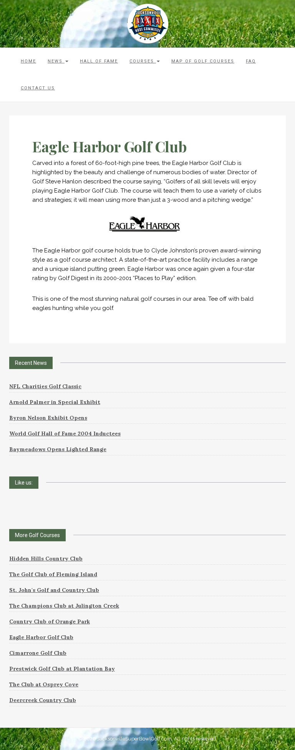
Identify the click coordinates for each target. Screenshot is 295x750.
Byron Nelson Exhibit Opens (48, 417)
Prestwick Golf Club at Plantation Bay (62, 668)
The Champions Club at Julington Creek (64, 605)
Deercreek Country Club (42, 700)
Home (28, 61)
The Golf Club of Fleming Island (53, 574)
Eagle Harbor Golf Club (41, 637)
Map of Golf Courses (202, 61)
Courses (142, 61)
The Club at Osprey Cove (43, 684)
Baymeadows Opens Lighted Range (57, 449)
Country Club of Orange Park (49, 621)
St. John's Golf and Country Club (54, 590)
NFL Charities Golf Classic (45, 386)
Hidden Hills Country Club (46, 558)
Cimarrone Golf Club (37, 652)
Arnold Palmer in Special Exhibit (54, 402)
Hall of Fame (99, 61)
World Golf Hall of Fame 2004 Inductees (65, 433)
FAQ (251, 61)
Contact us (38, 88)
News (56, 61)
